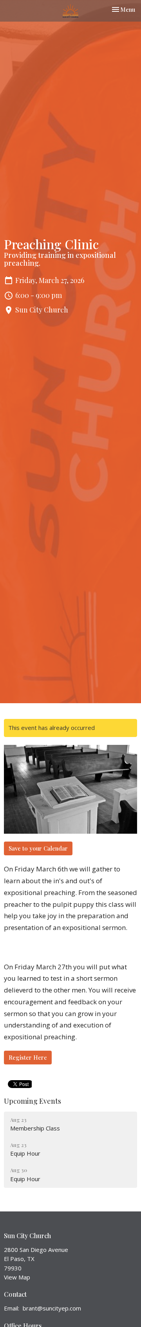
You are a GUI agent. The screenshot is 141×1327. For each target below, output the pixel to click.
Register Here (28, 1057)
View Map (17, 1277)
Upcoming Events (32, 1101)
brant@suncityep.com (52, 1308)
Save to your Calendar (38, 848)
